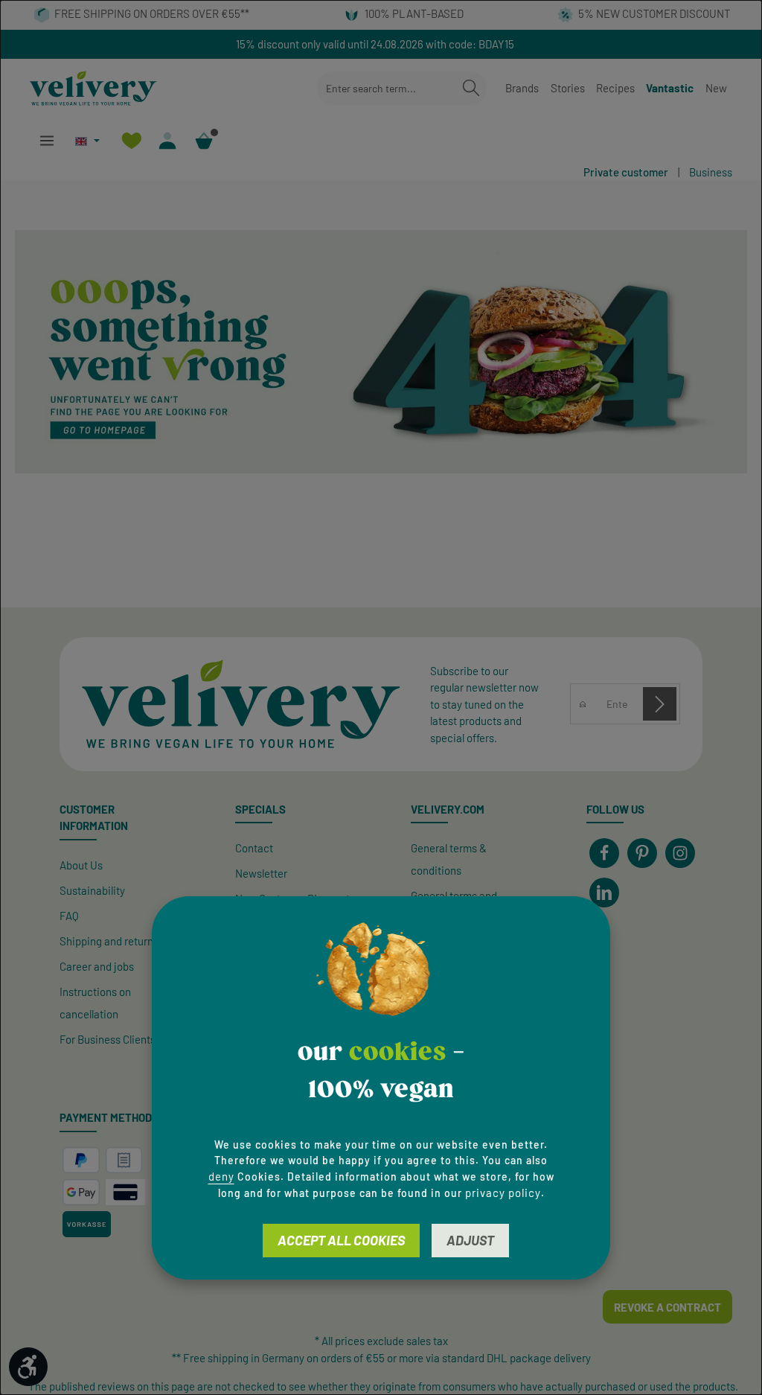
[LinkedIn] (604, 892)
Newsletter (261, 873)
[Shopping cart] (204, 141)
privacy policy (503, 1192)
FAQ (69, 915)
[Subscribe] (659, 704)
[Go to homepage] (93, 88)
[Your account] (168, 141)
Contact (254, 848)
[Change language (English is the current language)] (87, 141)
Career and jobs (97, 966)
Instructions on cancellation (95, 1003)
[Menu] (46, 141)
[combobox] (386, 88)
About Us (81, 865)
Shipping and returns (109, 941)
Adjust (470, 1240)
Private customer (625, 172)
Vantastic (670, 88)
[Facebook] (604, 853)
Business (710, 172)
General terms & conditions (449, 859)
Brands (522, 88)
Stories (568, 88)
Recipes (615, 88)
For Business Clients (108, 1039)
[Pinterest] (642, 853)
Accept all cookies (341, 1240)
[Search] (471, 88)
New (716, 88)
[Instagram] (680, 853)
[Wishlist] (131, 141)
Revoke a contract (667, 1307)
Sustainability (92, 890)
